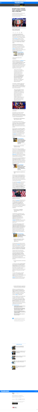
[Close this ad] (37, 409)
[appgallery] (19, 408)
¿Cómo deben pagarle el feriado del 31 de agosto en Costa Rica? (21, 361)
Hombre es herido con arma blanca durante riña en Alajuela (21, 356)
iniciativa (13, 277)
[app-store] (19, 406)
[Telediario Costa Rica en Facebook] (16, 399)
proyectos (17, 200)
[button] (13, 32)
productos (14, 220)
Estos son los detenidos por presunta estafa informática (20, 346)
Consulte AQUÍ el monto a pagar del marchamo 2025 (21, 54)
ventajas (18, 244)
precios (15, 133)
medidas (15, 97)
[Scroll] (36, 391)
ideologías (22, 60)
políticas (13, 48)
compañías (19, 182)
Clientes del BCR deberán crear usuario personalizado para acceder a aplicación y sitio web (21, 167)
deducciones (14, 154)
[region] (19, 338)
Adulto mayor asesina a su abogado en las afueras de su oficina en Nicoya (21, 367)
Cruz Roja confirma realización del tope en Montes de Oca (22, 235)
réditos (16, 294)
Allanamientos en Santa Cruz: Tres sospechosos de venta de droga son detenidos (20, 352)
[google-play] (19, 403)
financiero (16, 38)
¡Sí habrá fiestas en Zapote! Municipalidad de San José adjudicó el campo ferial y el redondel (22, 141)
